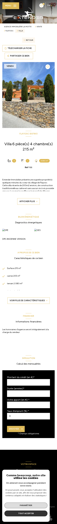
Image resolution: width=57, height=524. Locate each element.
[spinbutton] (28, 416)
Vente (39, 27)
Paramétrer (26, 505)
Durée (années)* (15, 388)
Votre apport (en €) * (18, 399)
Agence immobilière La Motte (18, 27)
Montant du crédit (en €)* (20, 377)
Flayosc (9, 31)
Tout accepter (26, 513)
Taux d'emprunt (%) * (18, 411)
